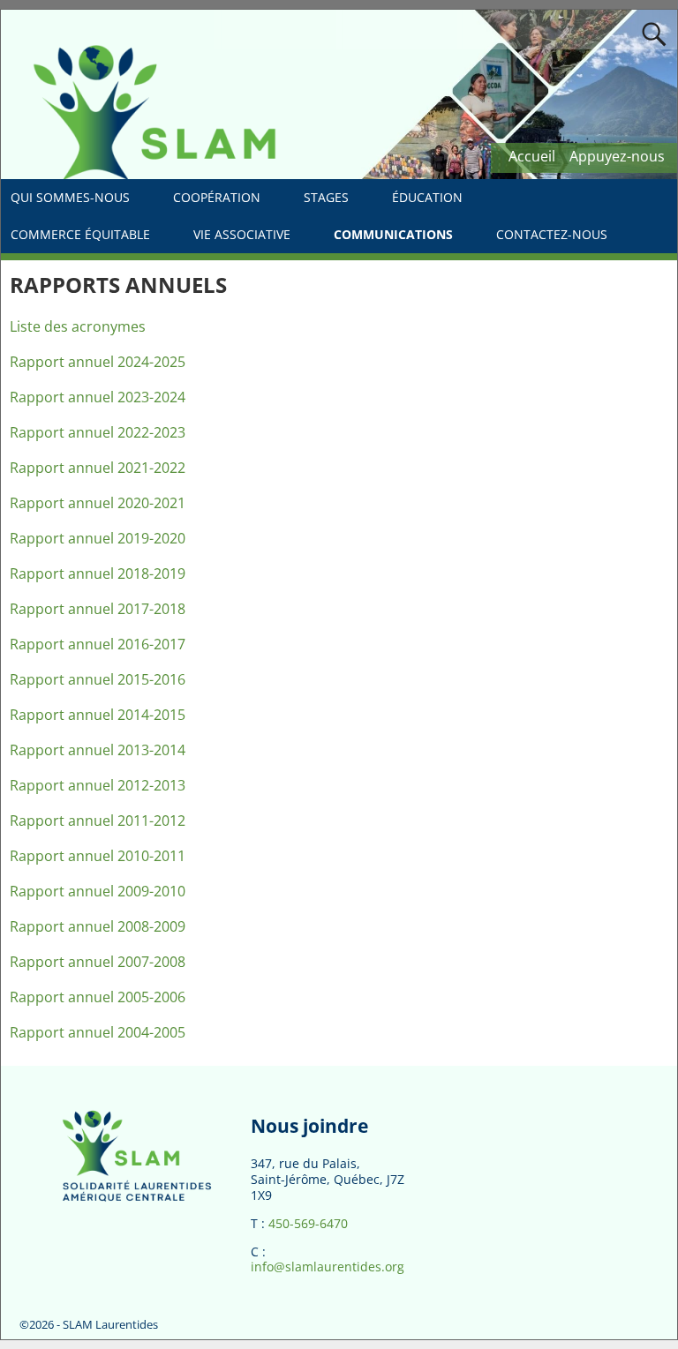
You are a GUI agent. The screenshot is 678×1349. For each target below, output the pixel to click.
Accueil (531, 156)
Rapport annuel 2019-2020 (97, 538)
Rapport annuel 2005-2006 (97, 997)
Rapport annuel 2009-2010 (97, 891)
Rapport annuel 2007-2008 (97, 961)
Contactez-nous (551, 234)
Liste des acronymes (78, 326)
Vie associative (241, 234)
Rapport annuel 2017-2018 (97, 608)
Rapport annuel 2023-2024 (97, 397)
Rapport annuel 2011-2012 (97, 820)
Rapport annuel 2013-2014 (97, 750)
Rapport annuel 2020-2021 (97, 503)
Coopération (216, 197)
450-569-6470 (308, 1223)
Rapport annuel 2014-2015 (97, 714)
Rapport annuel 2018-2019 (97, 573)
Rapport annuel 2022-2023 (97, 432)
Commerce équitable (80, 234)
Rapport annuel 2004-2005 (97, 1032)
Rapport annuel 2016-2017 (97, 644)
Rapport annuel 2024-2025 (97, 361)
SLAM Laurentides (110, 1324)
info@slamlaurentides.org (327, 1266)
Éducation (427, 197)
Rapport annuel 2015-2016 (97, 679)
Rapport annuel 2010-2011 (97, 856)
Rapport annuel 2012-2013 (97, 785)
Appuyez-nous (617, 156)
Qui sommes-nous (70, 197)
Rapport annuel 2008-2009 (97, 926)
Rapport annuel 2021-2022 (97, 467)
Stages (326, 197)
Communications (393, 234)
